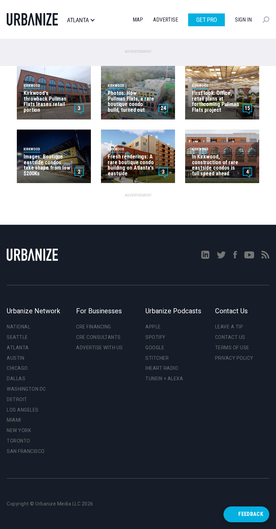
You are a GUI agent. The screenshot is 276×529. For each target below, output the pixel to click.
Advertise (165, 19)
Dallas (16, 378)
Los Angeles (23, 410)
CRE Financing (93, 326)
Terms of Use (232, 347)
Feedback (250, 514)
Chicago (17, 368)
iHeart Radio (161, 368)
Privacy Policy (234, 358)
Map (138, 19)
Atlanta (78, 20)
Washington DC (26, 389)
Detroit (17, 399)
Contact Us (230, 337)
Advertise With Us (99, 347)
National (18, 326)
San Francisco (26, 451)
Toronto (18, 441)
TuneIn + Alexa (164, 378)
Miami (14, 420)
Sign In (243, 19)
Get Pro (206, 19)
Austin (15, 358)
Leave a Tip (229, 326)
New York (19, 430)
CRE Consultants (98, 337)
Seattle (17, 337)
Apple (153, 326)
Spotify (155, 337)
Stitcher (157, 358)
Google (154, 347)
